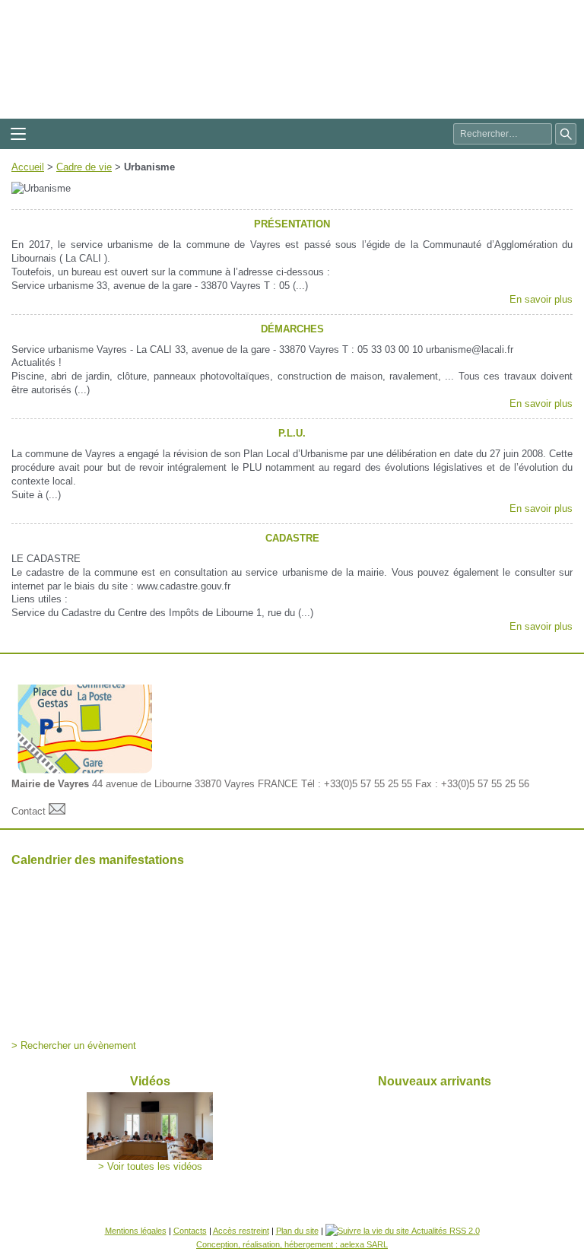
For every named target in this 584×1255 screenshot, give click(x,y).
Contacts (190, 1230)
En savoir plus (541, 299)
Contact (30, 811)
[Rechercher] (565, 134)
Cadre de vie (84, 167)
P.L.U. (292, 433)
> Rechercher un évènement (73, 1045)
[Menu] (18, 134)
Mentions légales (136, 1230)
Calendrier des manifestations (97, 859)
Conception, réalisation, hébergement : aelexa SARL (292, 1244)
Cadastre (292, 538)
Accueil (27, 167)
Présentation (292, 224)
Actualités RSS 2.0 (444, 1230)
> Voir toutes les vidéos (150, 1166)
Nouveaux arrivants (434, 1081)
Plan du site (297, 1230)
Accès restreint (241, 1230)
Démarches (292, 329)
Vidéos (150, 1081)
